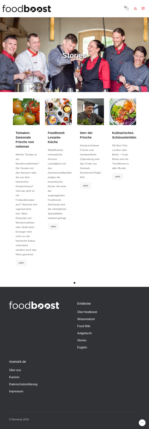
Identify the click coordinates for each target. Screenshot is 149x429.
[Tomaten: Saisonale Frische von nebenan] (26, 111)
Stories (81, 340)
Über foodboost (87, 312)
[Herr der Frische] (90, 111)
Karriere (14, 377)
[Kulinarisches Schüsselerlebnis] (122, 111)
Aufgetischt (84, 333)
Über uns (15, 370)
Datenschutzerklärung (23, 384)
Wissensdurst (86, 319)
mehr (21, 263)
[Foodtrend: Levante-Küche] (58, 111)
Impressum (16, 391)
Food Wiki (83, 326)
